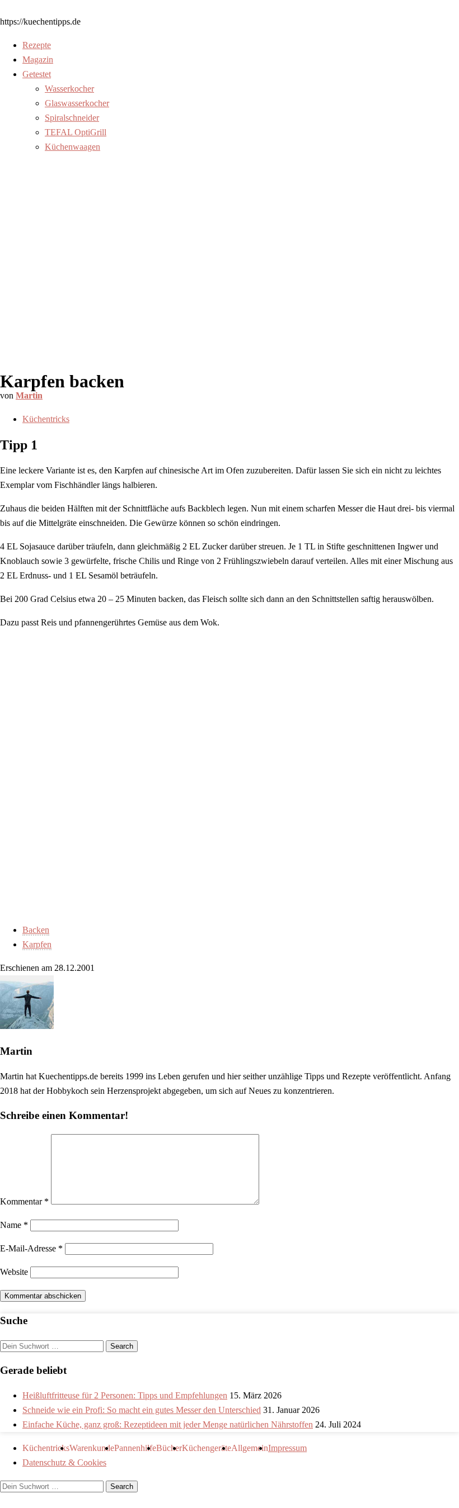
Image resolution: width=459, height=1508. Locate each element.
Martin (29, 395)
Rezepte (36, 45)
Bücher (169, 1448)
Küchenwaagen (72, 146)
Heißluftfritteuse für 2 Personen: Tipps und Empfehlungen (124, 1395)
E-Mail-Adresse (31, 1248)
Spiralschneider (72, 117)
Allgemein (249, 1448)
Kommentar (24, 1201)
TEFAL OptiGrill (75, 132)
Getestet (36, 74)
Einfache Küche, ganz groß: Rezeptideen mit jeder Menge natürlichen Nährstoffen (167, 1424)
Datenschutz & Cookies (64, 1462)
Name (14, 1225)
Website (14, 1272)
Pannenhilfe (135, 1448)
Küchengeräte (206, 1448)
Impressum (287, 1448)
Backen (35, 930)
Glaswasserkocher (77, 103)
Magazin (37, 59)
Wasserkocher (69, 88)
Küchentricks (45, 419)
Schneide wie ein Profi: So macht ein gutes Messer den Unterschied (141, 1410)
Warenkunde (91, 1448)
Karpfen (36, 944)
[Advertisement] (229, 278)
